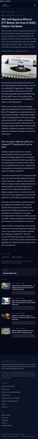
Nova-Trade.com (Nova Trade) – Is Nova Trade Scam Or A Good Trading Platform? (24, 302)
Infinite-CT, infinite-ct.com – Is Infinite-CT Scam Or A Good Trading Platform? (23, 317)
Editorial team (5, 415)
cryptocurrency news (17, 257)
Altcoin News (5, 395)
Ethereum (4, 407)
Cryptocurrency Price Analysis (10, 398)
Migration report (6, 425)
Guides (3, 404)
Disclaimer (4, 418)
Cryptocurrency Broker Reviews (11, 392)
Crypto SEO (4, 420)
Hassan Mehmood (8, 51)
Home (2, 11)
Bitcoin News (5, 389)
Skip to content (5, 1)
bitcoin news (10, 11)
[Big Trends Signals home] (5, 5)
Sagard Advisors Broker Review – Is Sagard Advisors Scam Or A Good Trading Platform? (23, 287)
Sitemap (4, 423)
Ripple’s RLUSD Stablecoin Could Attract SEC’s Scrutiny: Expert (22, 331)
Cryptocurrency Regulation (9, 401)
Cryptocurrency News (8, 386)
